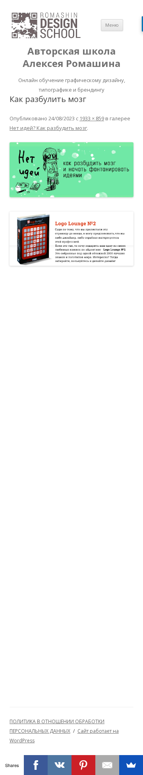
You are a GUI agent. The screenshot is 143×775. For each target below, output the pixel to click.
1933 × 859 (91, 118)
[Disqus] (71, 381)
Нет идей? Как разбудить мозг (48, 127)
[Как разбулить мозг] (71, 170)
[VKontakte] (60, 765)
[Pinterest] (83, 765)
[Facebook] (36, 765)
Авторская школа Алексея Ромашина (71, 57)
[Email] (107, 765)
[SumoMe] (131, 765)
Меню (112, 25)
